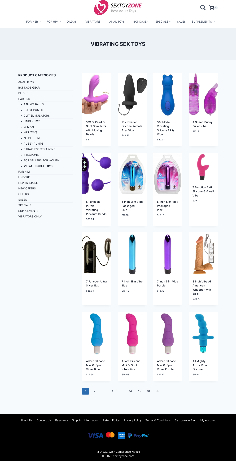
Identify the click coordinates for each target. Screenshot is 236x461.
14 (130, 391)
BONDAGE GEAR (29, 87)
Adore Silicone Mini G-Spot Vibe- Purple (166, 365)
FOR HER (24, 98)
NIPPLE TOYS (32, 138)
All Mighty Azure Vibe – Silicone (200, 365)
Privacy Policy (132, 420)
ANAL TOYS (26, 82)
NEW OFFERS (27, 188)
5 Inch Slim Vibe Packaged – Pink (167, 206)
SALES (181, 21)
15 (139, 391)
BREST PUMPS (33, 110)
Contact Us (44, 420)
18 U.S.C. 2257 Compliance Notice (118, 451)
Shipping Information (85, 420)
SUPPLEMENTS (28, 210)
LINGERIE (24, 177)
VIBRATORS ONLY (30, 216)
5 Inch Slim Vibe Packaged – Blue (132, 206)
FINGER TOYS (32, 121)
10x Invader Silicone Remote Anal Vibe (132, 126)
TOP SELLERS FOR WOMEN (41, 160)
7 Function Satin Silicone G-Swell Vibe (203, 191)
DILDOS (23, 93)
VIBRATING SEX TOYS (38, 166)
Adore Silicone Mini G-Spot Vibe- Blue (95, 365)
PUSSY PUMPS (34, 143)
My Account (208, 420)
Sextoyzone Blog (185, 420)
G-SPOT (29, 126)
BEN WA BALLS (34, 104)
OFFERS (23, 194)
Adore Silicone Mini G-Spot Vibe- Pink (131, 365)
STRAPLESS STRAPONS (39, 149)
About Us (26, 420)
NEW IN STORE (28, 182)
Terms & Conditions (158, 420)
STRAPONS (31, 154)
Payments (61, 420)
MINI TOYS (30, 132)
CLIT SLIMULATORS (37, 115)
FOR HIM (24, 171)
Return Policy (111, 420)
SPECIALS (24, 205)
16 (148, 391)
